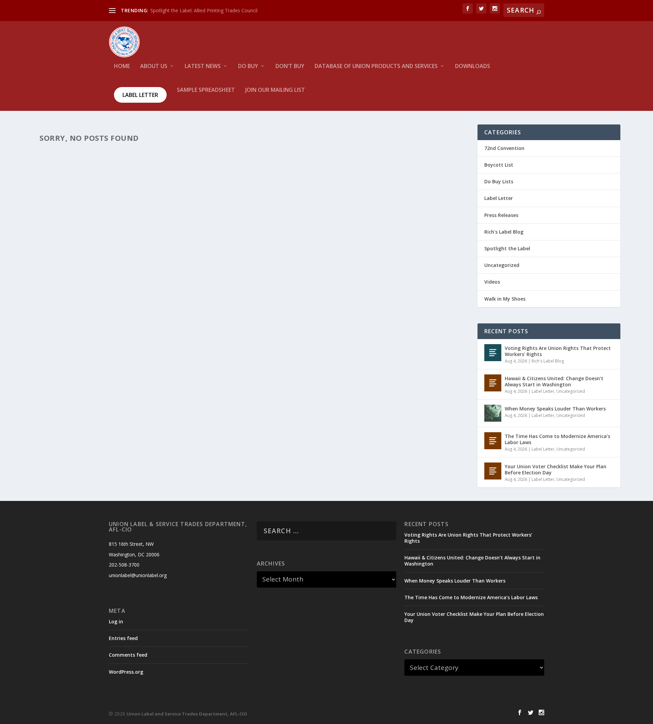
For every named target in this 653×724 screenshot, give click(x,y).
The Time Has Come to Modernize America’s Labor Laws (557, 439)
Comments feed (128, 655)
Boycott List (498, 165)
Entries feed (123, 638)
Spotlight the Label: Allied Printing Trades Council (203, 10)
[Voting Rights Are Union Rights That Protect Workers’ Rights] (492, 352)
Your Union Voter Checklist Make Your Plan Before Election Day (555, 469)
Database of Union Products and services (376, 66)
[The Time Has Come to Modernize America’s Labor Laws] (492, 440)
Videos (492, 282)
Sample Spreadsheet (206, 90)
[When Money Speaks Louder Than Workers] (492, 413)
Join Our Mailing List (275, 90)
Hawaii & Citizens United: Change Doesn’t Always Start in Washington (554, 381)
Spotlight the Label (507, 248)
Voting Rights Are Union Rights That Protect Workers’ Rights (558, 351)
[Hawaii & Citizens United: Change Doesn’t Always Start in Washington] (492, 382)
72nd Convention (504, 148)
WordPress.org (126, 672)
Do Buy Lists (498, 181)
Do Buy (248, 66)
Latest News (203, 66)
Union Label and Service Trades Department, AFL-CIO (187, 714)
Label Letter (140, 95)
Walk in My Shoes (504, 299)
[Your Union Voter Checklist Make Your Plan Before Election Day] (492, 470)
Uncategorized (501, 265)
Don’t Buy (289, 66)
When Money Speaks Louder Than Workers (555, 408)
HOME (122, 66)
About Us (153, 66)
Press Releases (501, 215)
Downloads (472, 66)
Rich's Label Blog (503, 232)
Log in (116, 621)
